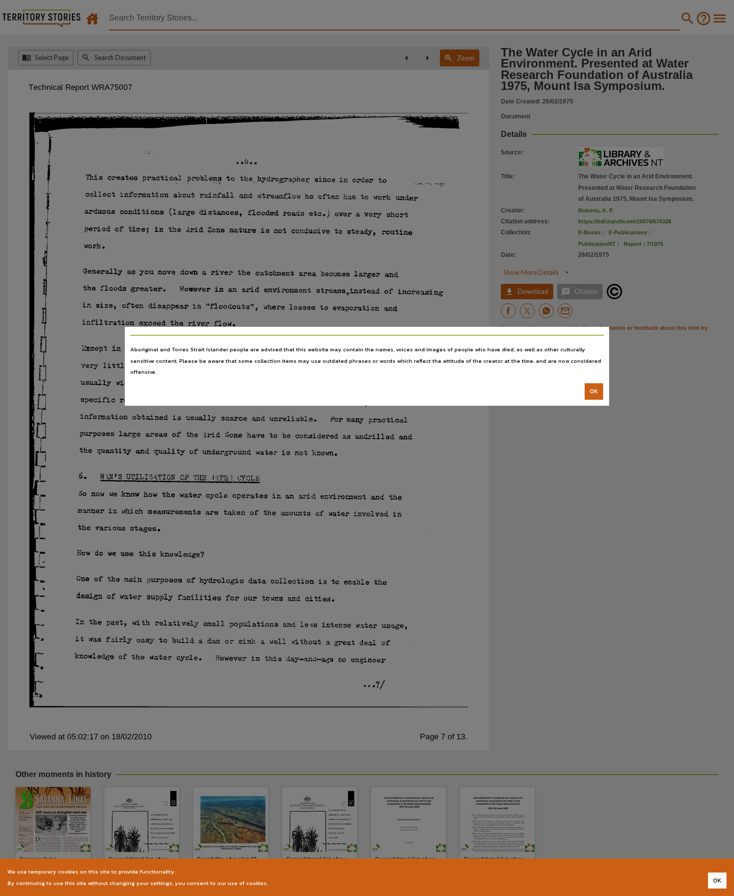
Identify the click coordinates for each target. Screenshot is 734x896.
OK (594, 391)
